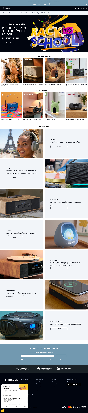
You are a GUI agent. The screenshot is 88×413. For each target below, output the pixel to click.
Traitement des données (49, 361)
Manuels (53, 381)
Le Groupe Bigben (24, 381)
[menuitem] (6, 13)
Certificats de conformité (57, 383)
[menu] (44, 13)
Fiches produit (54, 386)
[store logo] (7, 8)
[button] (43, 50)
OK (45, 4)
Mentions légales (24, 383)
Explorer (59, 146)
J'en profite (8, 42)
